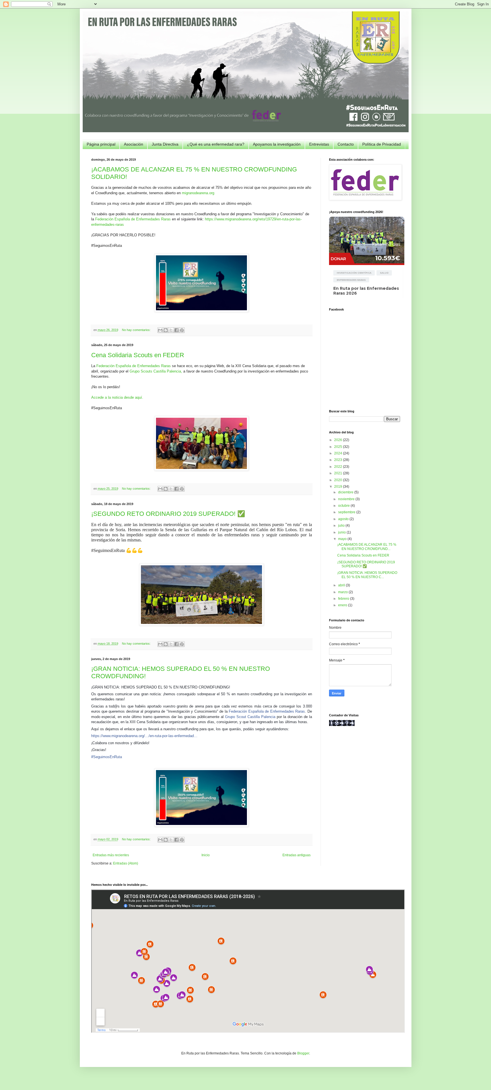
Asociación (133, 144)
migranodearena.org (198, 193)
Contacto (346, 144)
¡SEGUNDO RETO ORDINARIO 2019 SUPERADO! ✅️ (168, 513)
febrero (344, 599)
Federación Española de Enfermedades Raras (133, 219)
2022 (338, 467)
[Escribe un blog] (165, 330)
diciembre (346, 492)
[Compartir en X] (171, 330)
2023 (338, 460)
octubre (344, 506)
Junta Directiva (165, 144)
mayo (343, 539)
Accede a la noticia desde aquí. (117, 397)
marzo (343, 592)
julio (342, 526)
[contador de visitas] (342, 725)
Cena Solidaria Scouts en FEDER (137, 355)
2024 (338, 453)
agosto (343, 519)
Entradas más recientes (111, 855)
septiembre (347, 512)
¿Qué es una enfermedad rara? (215, 144)
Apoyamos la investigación (277, 144)
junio (342, 532)
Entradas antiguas (296, 855)
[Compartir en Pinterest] (182, 330)
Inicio (205, 855)
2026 (338, 440)
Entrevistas (319, 144)
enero (343, 605)
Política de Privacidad (381, 144)
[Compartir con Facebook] (176, 330)
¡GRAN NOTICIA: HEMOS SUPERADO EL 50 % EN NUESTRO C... (367, 575)
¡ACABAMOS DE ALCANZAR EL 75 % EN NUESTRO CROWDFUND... (366, 547)
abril (342, 585)
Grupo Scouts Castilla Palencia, (156, 371)
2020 (338, 480)
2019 (338, 487)
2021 (338, 473)
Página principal (101, 144)
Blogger (303, 1053)
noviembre (346, 499)
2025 (338, 447)
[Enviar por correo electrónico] (160, 330)
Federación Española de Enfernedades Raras (133, 366)
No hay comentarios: (136, 330)
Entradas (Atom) (125, 863)
